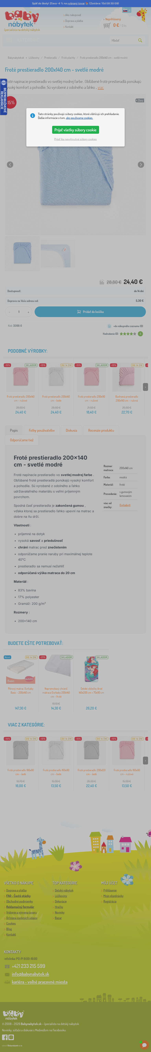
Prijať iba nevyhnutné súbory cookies (75, 139)
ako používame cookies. (79, 118)
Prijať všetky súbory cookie (75, 129)
